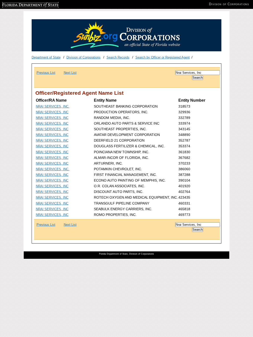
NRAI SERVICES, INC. (52, 106)
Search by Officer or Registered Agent (162, 57)
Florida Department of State (22, 4)
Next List (70, 73)
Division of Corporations (83, 57)
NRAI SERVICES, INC (52, 112)
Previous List (46, 73)
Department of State (46, 57)
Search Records (117, 57)
